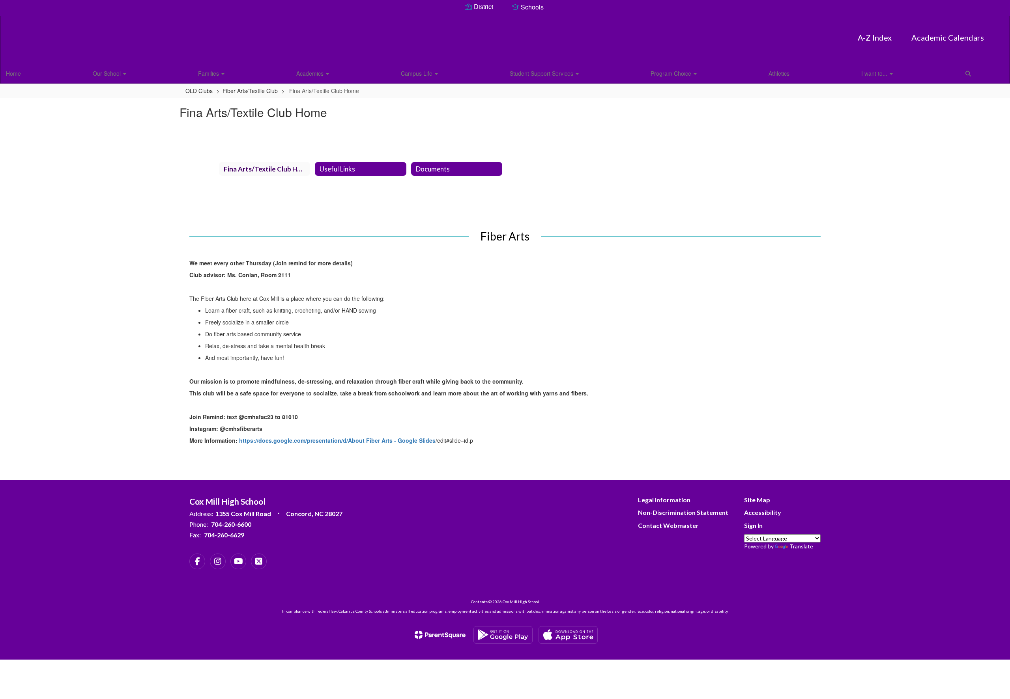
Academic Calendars (947, 37)
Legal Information (664, 499)
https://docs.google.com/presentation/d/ (293, 440)
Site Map (757, 499)
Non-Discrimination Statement (683, 512)
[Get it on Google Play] (503, 635)
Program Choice (672, 73)
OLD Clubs (199, 91)
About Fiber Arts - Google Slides (392, 440)
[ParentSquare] (440, 635)
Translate (801, 546)
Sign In (753, 525)
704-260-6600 (231, 524)
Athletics (779, 73)
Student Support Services (542, 73)
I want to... (875, 73)
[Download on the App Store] (568, 635)
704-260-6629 (224, 535)
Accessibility (762, 512)
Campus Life (417, 73)
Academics (310, 73)
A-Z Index (875, 37)
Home (13, 73)
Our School (107, 73)
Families (209, 73)
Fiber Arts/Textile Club (250, 91)
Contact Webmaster (668, 525)
